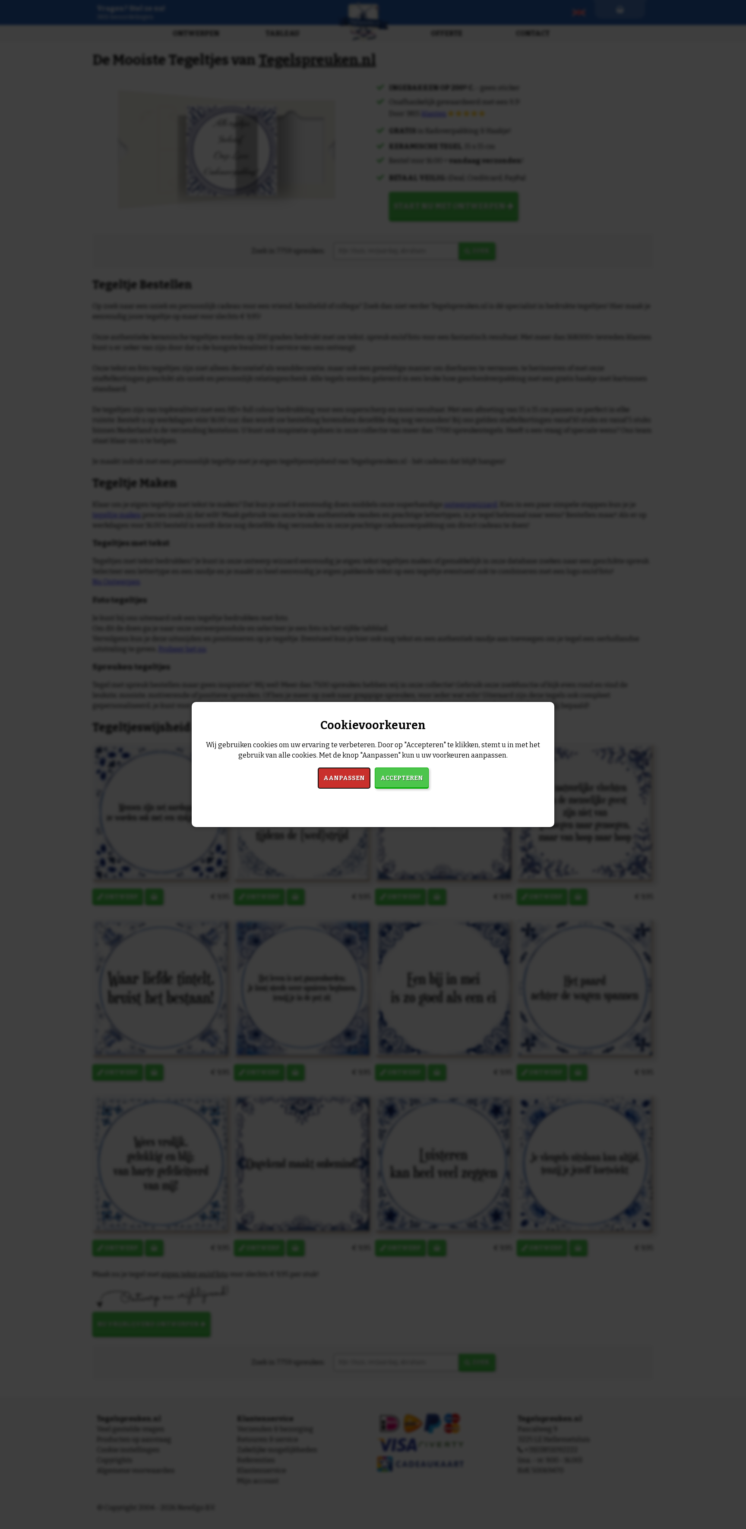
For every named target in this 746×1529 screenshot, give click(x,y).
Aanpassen (344, 778)
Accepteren (401, 778)
